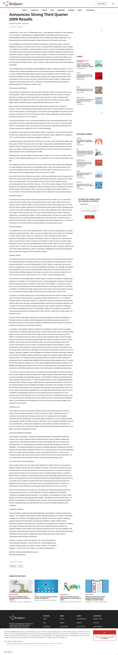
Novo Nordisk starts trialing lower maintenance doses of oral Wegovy (85, 101)
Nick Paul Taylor (80, 104)
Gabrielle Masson (80, 79)
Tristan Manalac (80, 188)
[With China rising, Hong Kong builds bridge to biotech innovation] (98, 174)
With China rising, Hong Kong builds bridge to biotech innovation (84, 174)
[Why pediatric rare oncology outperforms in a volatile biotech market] (98, 141)
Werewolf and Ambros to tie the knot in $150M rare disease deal (85, 89)
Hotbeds (71, 10)
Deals (78, 87)
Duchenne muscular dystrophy (83, 61)
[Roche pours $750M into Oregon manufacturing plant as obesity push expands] (21, 586)
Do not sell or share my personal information (105, 637)
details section (59, 647)
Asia (20, 566)
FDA (78, 149)
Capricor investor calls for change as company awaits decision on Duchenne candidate (85, 65)
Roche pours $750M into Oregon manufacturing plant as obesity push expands (19, 598)
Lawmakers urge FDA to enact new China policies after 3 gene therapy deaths (85, 76)
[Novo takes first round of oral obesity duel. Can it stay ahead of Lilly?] (98, 185)
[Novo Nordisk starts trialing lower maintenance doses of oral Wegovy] (98, 100)
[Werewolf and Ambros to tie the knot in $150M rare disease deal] (98, 90)
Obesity (79, 182)
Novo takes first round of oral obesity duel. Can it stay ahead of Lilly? (85, 186)
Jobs (52, 10)
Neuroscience (81, 160)
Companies (61, 10)
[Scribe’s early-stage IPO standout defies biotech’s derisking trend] (46, 586)
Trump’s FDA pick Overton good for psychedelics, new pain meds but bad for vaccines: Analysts (85, 153)
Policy (79, 73)
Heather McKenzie (81, 68)
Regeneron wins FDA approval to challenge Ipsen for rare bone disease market (70, 598)
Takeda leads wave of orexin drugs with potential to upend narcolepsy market (84, 164)
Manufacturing (13, 594)
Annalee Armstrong (81, 177)
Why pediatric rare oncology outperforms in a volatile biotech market (85, 142)
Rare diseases (64, 594)
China (78, 171)
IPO (35, 594)
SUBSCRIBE (102, 3)
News (24, 10)
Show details (7, 652)
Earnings (13, 566)
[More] (27, 10)
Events (44, 10)
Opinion (79, 138)
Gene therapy (89, 594)
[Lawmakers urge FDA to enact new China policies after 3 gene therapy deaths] (98, 76)
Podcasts (35, 10)
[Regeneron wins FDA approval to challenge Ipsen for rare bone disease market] (71, 586)
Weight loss (80, 97)
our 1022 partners (14, 631)
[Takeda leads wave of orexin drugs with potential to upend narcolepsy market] (98, 163)
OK (105, 632)
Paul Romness (80, 144)
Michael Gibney (80, 92)
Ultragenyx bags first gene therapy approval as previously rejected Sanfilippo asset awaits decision (95, 598)
